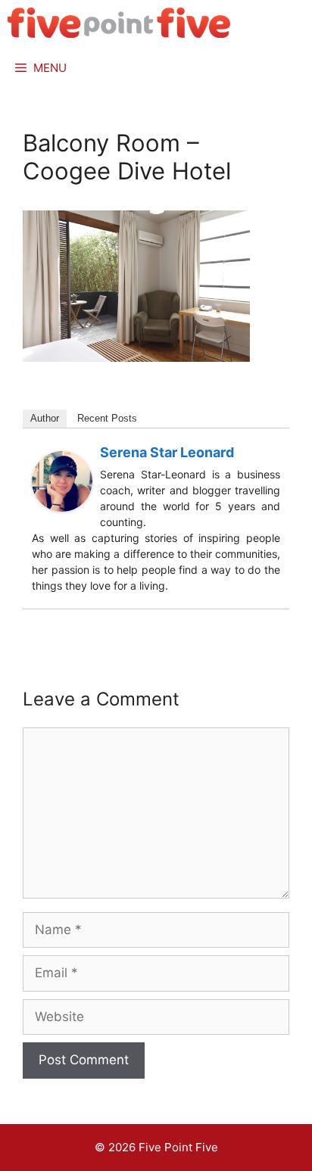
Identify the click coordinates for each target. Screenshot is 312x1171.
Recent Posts (107, 418)
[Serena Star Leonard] (62, 507)
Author (44, 418)
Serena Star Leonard (167, 452)
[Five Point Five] (119, 22)
